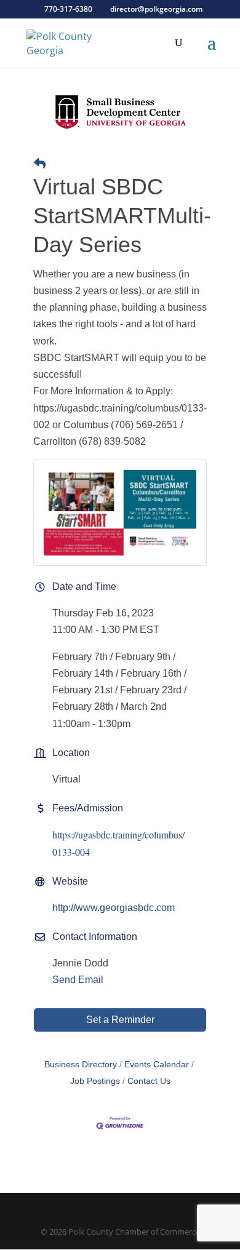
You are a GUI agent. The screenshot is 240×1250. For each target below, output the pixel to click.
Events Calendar (156, 1064)
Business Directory (80, 1064)
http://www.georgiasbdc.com (113, 907)
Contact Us (148, 1081)
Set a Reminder (120, 1019)
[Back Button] (40, 164)
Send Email (77, 979)
